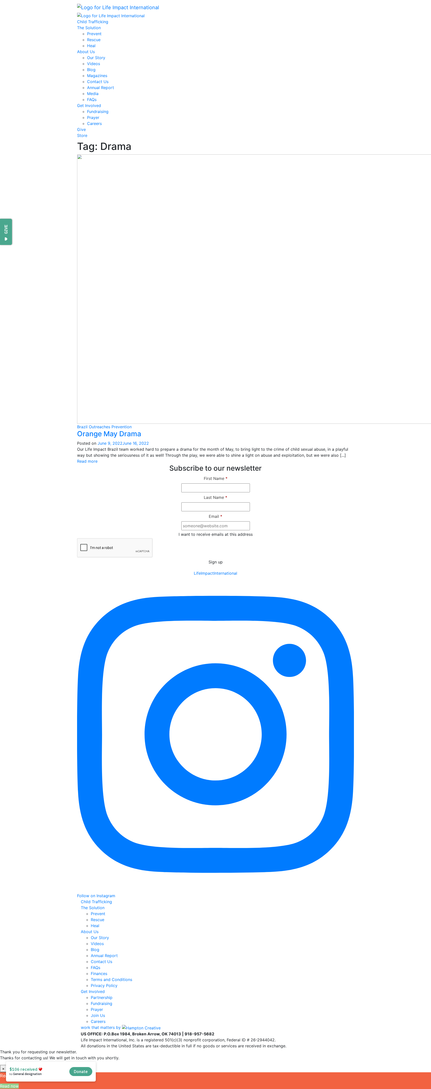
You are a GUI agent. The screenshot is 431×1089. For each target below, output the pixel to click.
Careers (94, 123)
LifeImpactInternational (215, 573)
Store (82, 135)
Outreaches (99, 426)
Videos (93, 63)
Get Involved (89, 105)
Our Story (96, 57)
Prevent (94, 33)
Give (81, 129)
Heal (91, 45)
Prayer (93, 117)
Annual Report (100, 87)
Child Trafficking (92, 21)
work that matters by (101, 1027)
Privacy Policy (104, 985)
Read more (87, 461)
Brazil (82, 426)
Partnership (101, 997)
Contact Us (97, 81)
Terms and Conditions (111, 979)
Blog (91, 69)
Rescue (94, 39)
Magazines (97, 75)
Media (93, 93)
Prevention (121, 426)
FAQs (92, 99)
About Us (86, 51)
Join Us (98, 1015)
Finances (99, 973)
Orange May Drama (109, 434)
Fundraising (97, 111)
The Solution (89, 27)
